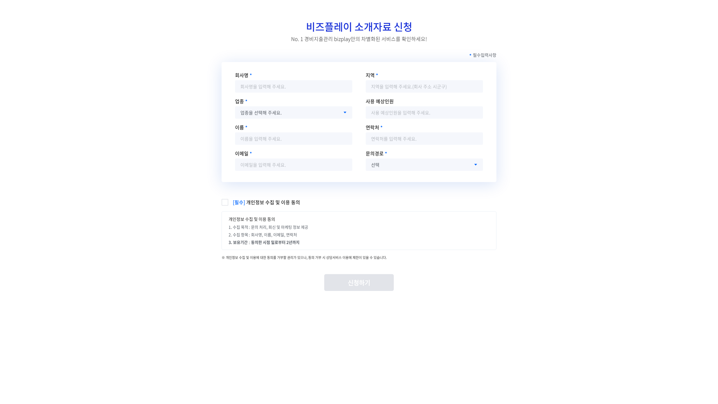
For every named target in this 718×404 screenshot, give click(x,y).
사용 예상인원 (380, 101)
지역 (370, 75)
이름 (239, 127)
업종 (239, 101)
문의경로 (375, 153)
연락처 (372, 127)
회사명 (241, 75)
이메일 (241, 153)
